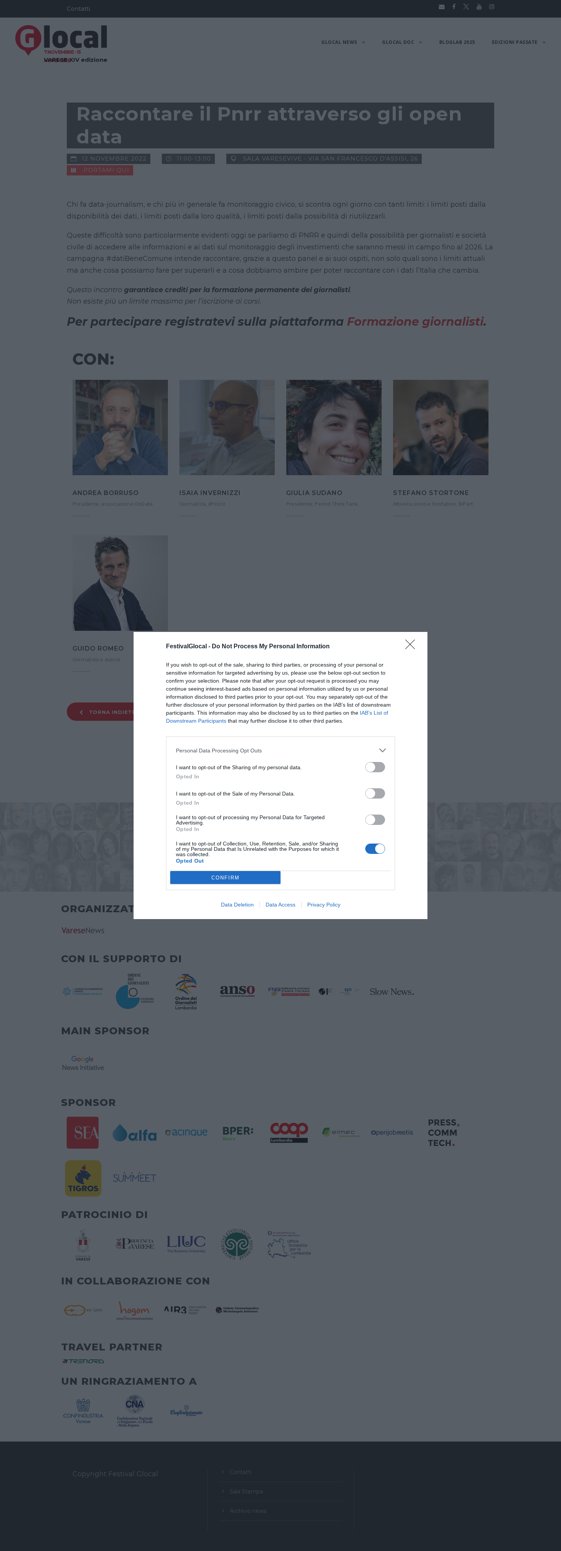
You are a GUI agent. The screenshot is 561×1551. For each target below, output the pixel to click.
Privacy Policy (323, 905)
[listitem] (280, 750)
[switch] (375, 767)
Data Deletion (237, 905)
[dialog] (280, 775)
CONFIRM (225, 878)
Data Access (280, 905)
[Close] (412, 647)
